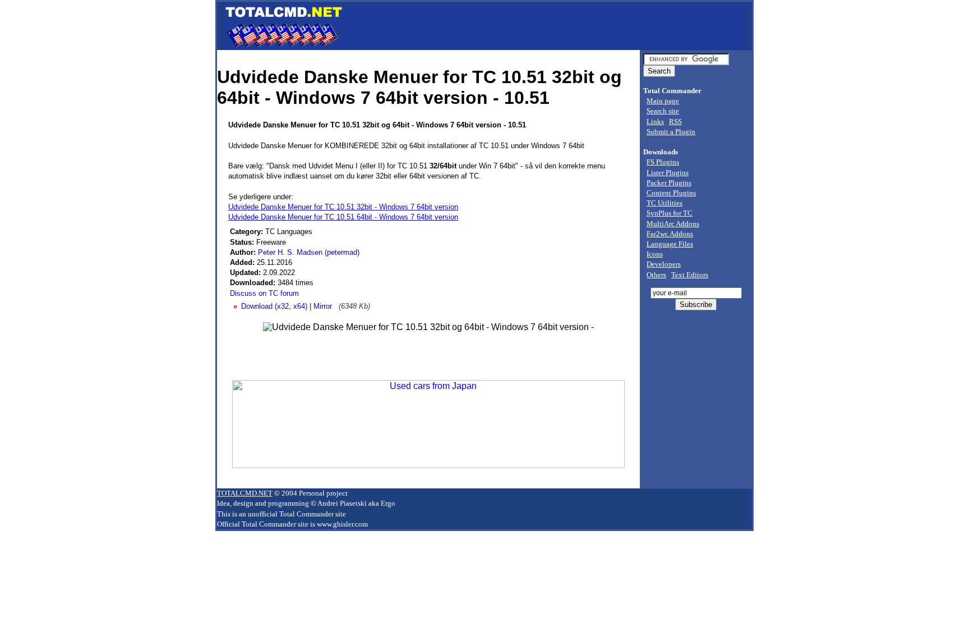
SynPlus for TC (670, 213)
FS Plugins (663, 162)
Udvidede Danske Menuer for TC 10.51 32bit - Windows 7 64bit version (343, 207)
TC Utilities (664, 203)
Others (656, 275)
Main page (663, 101)
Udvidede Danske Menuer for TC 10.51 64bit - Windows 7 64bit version (343, 217)
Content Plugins (671, 193)
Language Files (670, 244)
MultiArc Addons (673, 223)
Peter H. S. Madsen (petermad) (308, 252)
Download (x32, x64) (274, 306)
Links (655, 121)
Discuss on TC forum (264, 293)
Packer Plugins (669, 183)
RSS (675, 121)
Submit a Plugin (671, 131)
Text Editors (689, 275)
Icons (655, 254)
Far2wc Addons (670, 234)
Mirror (322, 306)
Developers (664, 264)
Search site (663, 111)
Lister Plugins (668, 172)
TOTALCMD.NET (245, 493)
